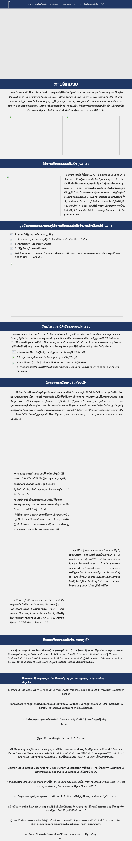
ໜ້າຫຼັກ (30, 4)
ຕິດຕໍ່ (102, 4)
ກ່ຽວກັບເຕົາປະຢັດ (41, 4)
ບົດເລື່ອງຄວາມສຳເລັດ (91, 4)
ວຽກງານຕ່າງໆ (68, 4)
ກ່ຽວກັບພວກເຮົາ (55, 4)
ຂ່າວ (79, 4)
